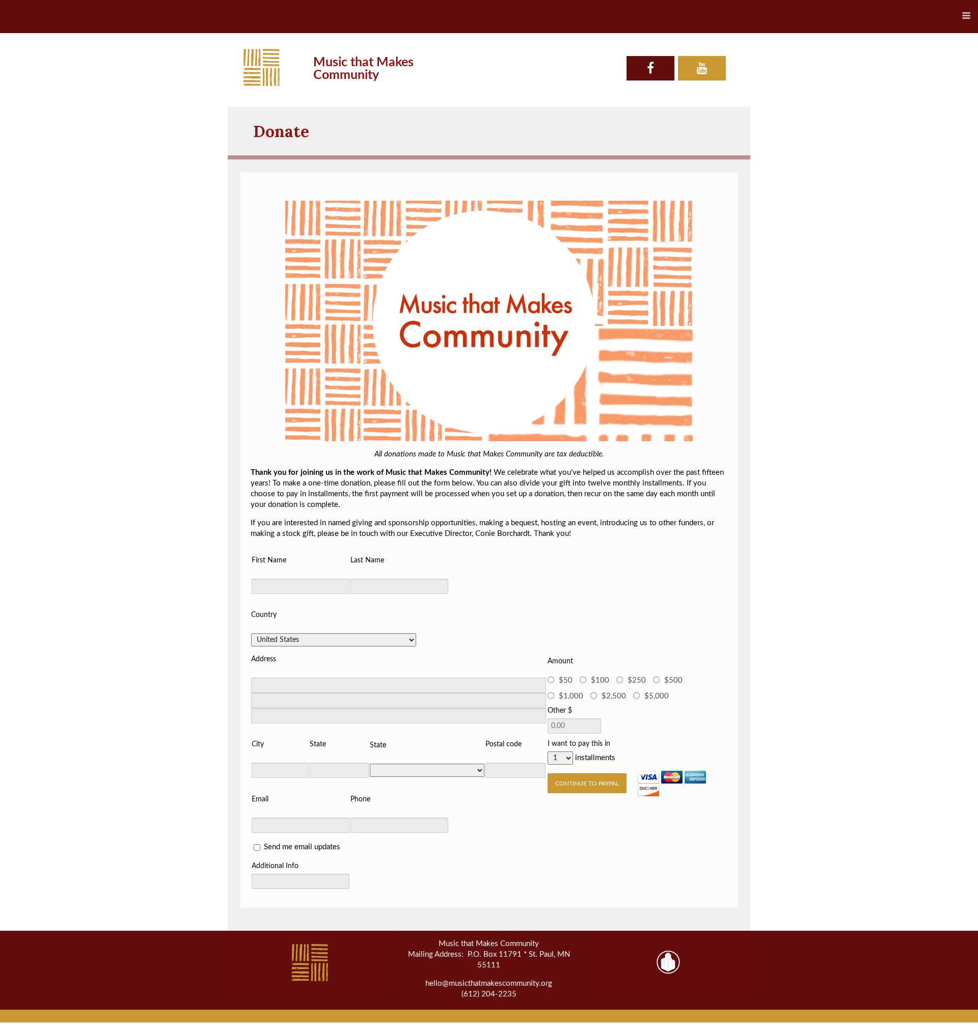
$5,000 (656, 696)
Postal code (503, 744)
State (318, 744)
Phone (360, 799)
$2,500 (614, 696)
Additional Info (275, 866)
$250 (637, 680)
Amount (560, 661)
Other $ (560, 710)
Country (264, 614)
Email (260, 799)
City (258, 744)
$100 (600, 680)
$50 (566, 680)
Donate (281, 131)
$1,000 (571, 696)
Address (263, 659)
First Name (269, 560)
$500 (673, 680)
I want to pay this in (579, 743)
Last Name (367, 560)
